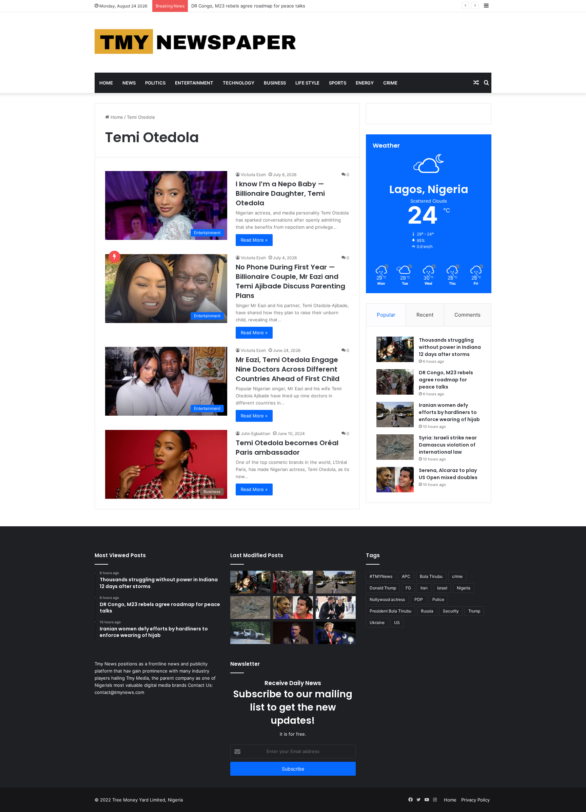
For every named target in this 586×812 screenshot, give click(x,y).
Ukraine (377, 622)
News (129, 83)
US (397, 622)
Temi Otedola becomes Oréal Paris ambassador (287, 447)
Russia (427, 610)
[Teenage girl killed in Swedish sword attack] (336, 607)
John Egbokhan (255, 433)
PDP (418, 599)
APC (406, 576)
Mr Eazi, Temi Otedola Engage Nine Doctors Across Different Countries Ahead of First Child (287, 369)
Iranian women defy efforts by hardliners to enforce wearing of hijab (449, 412)
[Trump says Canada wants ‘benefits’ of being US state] (336, 633)
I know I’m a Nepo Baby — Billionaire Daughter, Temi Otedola (280, 193)
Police (438, 599)
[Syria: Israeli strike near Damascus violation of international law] (395, 447)
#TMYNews (381, 576)
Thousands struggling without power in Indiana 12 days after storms (450, 347)
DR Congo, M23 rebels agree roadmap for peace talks (446, 379)
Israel (442, 587)
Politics (155, 83)
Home (106, 83)
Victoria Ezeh (253, 174)
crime (457, 576)
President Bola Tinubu (390, 610)
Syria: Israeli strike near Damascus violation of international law (448, 444)
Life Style (307, 83)
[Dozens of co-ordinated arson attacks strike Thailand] (250, 633)
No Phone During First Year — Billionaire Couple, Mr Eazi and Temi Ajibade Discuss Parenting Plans (290, 281)
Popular (386, 314)
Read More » (254, 240)
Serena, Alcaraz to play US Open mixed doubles (448, 474)
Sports (337, 83)
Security (451, 610)
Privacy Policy (475, 799)
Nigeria (463, 587)
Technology (238, 83)
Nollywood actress (387, 599)
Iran (424, 587)
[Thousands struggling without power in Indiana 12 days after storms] (395, 349)
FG (408, 587)
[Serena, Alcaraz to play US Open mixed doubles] (395, 479)
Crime (390, 83)
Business (275, 83)
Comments (467, 314)
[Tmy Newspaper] (196, 42)
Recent (424, 314)
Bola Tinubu (431, 576)
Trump (474, 610)
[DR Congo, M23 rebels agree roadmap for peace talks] (395, 382)
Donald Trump (383, 587)
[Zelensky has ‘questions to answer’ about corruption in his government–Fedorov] (293, 633)
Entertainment (194, 83)
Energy (365, 83)
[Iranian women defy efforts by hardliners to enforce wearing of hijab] (395, 414)
